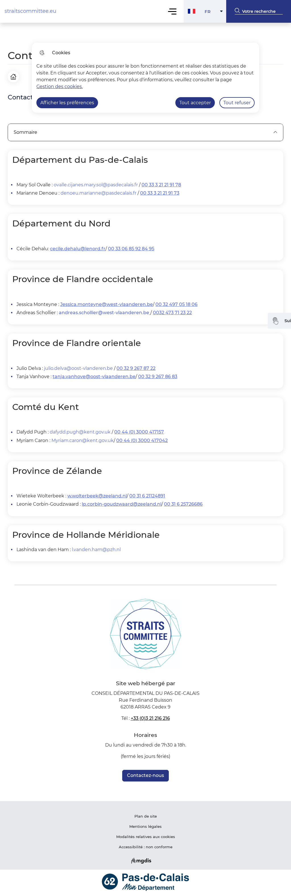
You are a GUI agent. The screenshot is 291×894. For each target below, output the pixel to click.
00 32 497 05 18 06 (176, 304)
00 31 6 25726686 (183, 504)
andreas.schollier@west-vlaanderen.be (104, 312)
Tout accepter (195, 102)
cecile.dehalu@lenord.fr (77, 248)
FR (215, 13)
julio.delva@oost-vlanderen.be (78, 368)
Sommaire (25, 132)
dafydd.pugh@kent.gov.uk (80, 432)
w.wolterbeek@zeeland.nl (97, 496)
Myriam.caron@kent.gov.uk (82, 440)
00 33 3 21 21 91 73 (159, 193)
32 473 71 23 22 (175, 312)
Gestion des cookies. (59, 86)
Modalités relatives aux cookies (145, 836)
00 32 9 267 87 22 (136, 368)
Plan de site (145, 816)
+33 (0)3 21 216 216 (150, 718)
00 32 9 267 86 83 (157, 376)
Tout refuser (237, 102)
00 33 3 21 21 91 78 (161, 184)
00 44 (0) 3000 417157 (139, 432)
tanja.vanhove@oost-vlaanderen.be (94, 376)
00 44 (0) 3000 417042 (142, 440)
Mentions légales (145, 826)
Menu (172, 11)
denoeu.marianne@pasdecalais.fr (98, 193)
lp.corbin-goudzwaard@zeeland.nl (121, 504)
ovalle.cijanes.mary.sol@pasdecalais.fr (96, 184)
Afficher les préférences (67, 102)
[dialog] (145, 78)
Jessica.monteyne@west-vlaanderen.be (106, 304)
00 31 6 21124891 (147, 496)
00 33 (115, 248)
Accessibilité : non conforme (145, 847)
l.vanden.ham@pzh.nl (96, 549)
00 (156, 312)
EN (215, 35)
